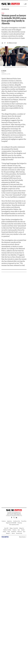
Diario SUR (6, 528)
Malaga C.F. (8, 533)
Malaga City (21, 528)
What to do (19, 531)
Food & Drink (13, 531)
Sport (24, 531)
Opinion (13, 533)
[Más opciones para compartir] (5, 43)
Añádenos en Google (13, 42)
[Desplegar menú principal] (26, 4)
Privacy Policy (23, 521)
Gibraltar (23, 529)
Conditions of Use (16, 521)
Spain (19, 529)
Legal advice (9, 521)
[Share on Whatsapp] (2, 43)
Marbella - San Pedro (7, 529)
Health (8, 531)
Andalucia (14, 529)
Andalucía (5, 9)
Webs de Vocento (22, 537)
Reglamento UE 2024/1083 (11, 522)
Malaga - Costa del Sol (14, 528)
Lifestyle (4, 531)
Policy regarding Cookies (14, 524)
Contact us (4, 521)
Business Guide (19, 533)
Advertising (20, 522)
